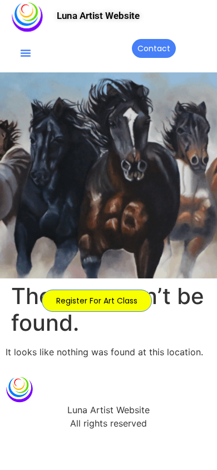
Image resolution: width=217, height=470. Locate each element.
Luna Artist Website (98, 15)
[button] (25, 53)
